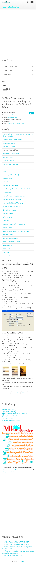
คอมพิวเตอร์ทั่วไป (14, 115)
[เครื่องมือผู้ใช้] (31, 113)
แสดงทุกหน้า (7, 256)
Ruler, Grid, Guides (8, 161)
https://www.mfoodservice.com (11, 472)
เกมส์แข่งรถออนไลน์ (8, 409)
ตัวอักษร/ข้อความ (8, 234)
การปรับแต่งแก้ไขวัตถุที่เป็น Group (13, 203)
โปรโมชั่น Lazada (7, 419)
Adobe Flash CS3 (12, 117)
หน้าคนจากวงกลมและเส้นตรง (12, 206)
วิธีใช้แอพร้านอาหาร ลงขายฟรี (11, 420)
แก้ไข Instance (7, 217)
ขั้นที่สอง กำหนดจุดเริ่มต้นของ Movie (14, 224)
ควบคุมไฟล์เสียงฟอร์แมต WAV (12, 242)
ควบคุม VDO (6, 249)
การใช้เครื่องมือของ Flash (10, 164)
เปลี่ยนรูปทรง (7, 192)
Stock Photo (5, 417)
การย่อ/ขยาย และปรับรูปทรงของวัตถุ (14, 196)
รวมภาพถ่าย (7, 74)
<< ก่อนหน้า (15, 393)
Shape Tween (7, 227)
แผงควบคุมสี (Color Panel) (11, 175)
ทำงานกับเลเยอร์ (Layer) (10, 238)
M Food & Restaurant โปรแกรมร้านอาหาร (14, 413)
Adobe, (23, 123)
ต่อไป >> (24, 393)
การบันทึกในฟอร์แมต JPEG (11, 154)
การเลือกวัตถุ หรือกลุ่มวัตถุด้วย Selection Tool (16, 189)
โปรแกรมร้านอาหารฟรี (9, 470)
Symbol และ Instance (9, 210)
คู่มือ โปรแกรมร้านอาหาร (9, 415)
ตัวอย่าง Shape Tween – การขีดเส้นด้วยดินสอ (16, 231)
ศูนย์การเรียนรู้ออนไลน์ (10, 7)
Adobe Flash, (10, 123)
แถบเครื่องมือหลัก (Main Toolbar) (12, 139)
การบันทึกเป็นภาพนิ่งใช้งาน (11, 150)
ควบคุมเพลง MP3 (8, 245)
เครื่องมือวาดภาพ (8, 182)
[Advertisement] (18, 28)
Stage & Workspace (9, 143)
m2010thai (20, 561)
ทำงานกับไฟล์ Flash (9, 146)
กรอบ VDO (6, 252)
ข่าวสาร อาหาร (7, 70)
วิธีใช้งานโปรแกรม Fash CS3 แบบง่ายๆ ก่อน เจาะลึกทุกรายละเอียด (18, 135)
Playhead (6, 220)
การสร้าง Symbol (8, 213)
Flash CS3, (18, 123)
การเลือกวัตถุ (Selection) (10, 185)
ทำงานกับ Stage (8, 157)
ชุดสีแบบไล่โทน (8, 178)
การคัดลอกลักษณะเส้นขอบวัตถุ (12, 199)
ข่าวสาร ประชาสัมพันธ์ (10, 66)
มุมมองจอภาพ (7, 168)
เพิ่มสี (4, 171)
